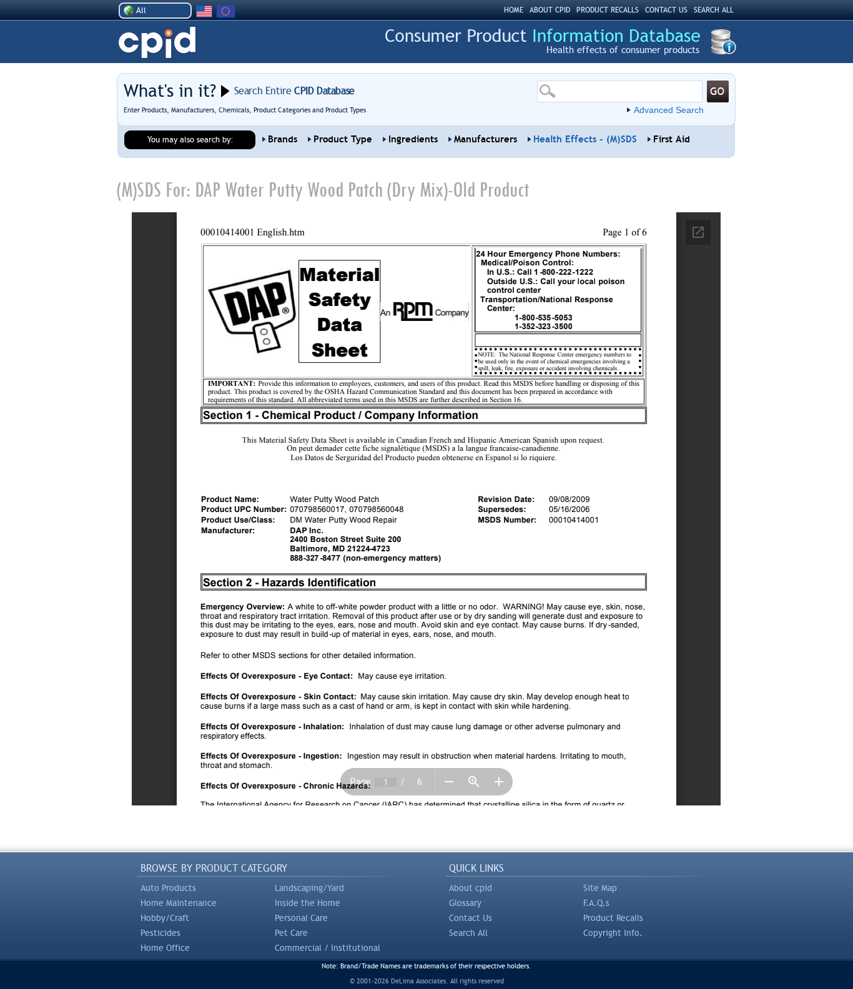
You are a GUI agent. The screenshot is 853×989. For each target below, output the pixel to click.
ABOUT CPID (550, 10)
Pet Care (291, 933)
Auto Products (168, 888)
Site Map (600, 888)
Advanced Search (669, 110)
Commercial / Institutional (327, 948)
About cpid (470, 888)
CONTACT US (666, 10)
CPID (157, 43)
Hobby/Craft (165, 918)
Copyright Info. (613, 933)
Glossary (465, 903)
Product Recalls (613, 918)
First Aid (671, 139)
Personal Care (301, 918)
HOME (513, 10)
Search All (468, 933)
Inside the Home (307, 903)
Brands (282, 139)
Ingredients (413, 139)
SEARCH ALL (714, 10)
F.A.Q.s (596, 903)
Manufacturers (485, 139)
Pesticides (160, 933)
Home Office (165, 948)
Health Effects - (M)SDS (585, 139)
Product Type (342, 139)
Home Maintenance (179, 903)
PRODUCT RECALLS (607, 10)
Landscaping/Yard (309, 888)
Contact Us (470, 918)
